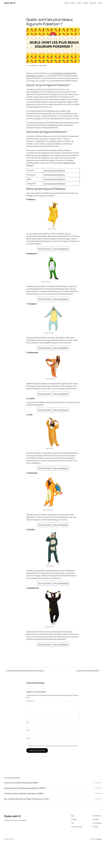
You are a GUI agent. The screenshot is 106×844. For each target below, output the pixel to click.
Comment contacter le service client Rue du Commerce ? (25, 670)
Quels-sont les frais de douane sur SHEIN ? (21, 783)
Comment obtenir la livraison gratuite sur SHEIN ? (24, 793)
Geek (45, 65)
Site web (28, 738)
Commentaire (30, 701)
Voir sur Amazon (44, 248)
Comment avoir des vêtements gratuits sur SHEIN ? (25, 788)
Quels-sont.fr (9, 3)
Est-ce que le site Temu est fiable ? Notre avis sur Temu (26, 799)
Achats (41, 65)
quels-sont (33, 65)
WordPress (99, 839)
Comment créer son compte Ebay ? (88, 670)
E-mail (28, 730)
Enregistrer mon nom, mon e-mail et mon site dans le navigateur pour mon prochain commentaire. (53, 746)
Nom (27, 722)
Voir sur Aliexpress (60, 248)
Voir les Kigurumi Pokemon (54, 170)
